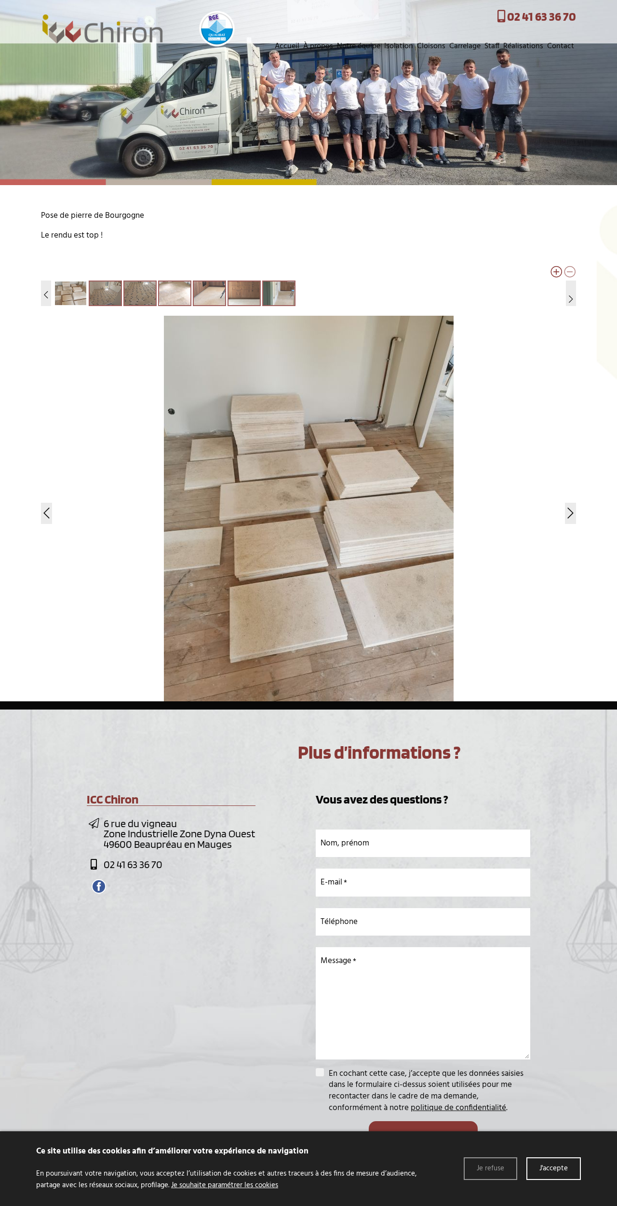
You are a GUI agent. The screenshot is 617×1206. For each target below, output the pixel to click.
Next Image (569, 508)
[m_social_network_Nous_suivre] (99, 886)
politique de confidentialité (458, 1107)
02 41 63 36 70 (133, 864)
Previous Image (47, 508)
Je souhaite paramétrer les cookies (224, 1185)
